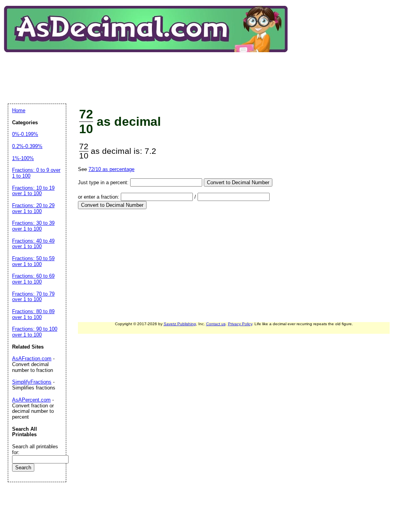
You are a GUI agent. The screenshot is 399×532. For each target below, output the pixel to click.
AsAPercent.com (31, 400)
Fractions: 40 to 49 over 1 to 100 (33, 244)
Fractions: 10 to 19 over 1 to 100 (33, 191)
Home (18, 110)
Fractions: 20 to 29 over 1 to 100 (33, 208)
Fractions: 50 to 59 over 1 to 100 (33, 261)
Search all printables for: (35, 449)
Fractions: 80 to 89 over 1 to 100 (33, 314)
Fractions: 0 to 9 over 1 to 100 (36, 173)
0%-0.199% (25, 134)
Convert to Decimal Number (238, 182)
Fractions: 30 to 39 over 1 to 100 (33, 226)
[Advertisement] (149, 71)
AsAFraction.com (31, 358)
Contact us (216, 324)
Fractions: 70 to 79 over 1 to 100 (33, 297)
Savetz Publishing (180, 324)
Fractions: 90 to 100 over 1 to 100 (34, 332)
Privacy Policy (240, 324)
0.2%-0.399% (27, 146)
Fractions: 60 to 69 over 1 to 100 (33, 279)
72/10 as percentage (111, 169)
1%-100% (23, 158)
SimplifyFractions (31, 382)
